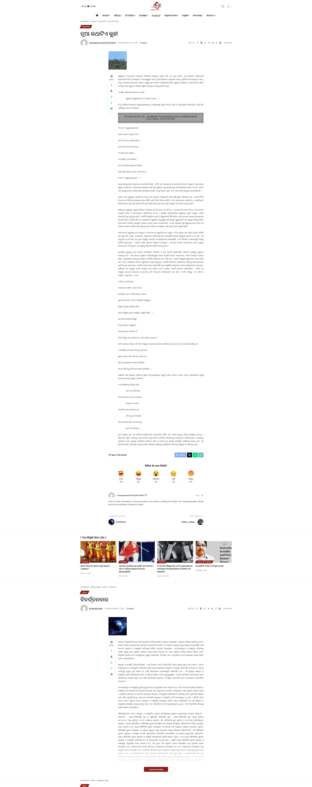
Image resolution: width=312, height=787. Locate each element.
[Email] (212, 43)
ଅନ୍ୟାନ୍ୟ (199, 562)
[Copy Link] (216, 43)
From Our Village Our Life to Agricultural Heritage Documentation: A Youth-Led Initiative (174, 569)
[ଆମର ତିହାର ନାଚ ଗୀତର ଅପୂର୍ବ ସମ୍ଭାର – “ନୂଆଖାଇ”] (98, 552)
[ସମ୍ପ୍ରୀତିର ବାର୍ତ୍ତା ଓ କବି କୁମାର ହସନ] (214, 552)
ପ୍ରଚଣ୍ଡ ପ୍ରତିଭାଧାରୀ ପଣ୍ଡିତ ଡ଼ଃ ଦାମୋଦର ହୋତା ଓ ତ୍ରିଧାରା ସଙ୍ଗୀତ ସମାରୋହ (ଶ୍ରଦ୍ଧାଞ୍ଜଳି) (136, 569)
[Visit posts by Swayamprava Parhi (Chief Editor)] (111, 495)
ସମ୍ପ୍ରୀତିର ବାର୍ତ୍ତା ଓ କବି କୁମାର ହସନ (210, 566)
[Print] (220, 43)
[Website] (202, 495)
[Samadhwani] (156, 6)
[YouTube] (88, 6)
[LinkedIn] (94, 6)
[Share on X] (201, 43)
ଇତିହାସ (84, 592)
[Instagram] (91, 6)
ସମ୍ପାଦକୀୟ (86, 27)
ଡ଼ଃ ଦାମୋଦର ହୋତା (95, 608)
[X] (85, 6)
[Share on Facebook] (197, 43)
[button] (223, 6)
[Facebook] (82, 6)
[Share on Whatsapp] (205, 43)
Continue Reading (156, 769)
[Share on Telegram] (209, 43)
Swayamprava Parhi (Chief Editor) (102, 43)
